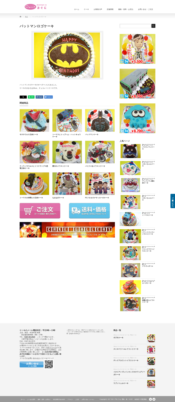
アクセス (70, 399)
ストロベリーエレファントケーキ (125, 349)
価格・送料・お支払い (44, 399)
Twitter (153, 399)
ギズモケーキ (118, 338)
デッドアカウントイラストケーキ (125, 360)
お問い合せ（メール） (88, 399)
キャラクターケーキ (123, 335)
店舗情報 (110, 9)
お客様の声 (98, 9)
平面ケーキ (133, 335)
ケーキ (86, 9)
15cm (115, 335)
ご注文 (77, 399)
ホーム (76, 9)
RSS (150, 399)
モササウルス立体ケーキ (29, 134)
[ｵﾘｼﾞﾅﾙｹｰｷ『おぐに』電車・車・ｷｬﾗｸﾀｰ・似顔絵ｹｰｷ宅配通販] (35, 6)
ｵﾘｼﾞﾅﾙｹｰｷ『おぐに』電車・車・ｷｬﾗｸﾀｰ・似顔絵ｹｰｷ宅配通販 (127, 399)
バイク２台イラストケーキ (95, 166)
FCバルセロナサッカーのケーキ (97, 198)
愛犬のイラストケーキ (60, 166)
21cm (115, 369)
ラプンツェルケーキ (120, 383)
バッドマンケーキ (91, 134)
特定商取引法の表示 (59, 399)
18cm (115, 346)
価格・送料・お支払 (125, 9)
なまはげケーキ (58, 198)
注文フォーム (51, 348)
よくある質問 (31, 399)
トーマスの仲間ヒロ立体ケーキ (31, 198)
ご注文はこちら (173, 201)
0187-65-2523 (29, 337)
